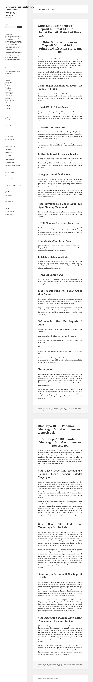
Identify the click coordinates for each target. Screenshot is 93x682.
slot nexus (8, 175)
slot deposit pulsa (52, 666)
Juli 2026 (7, 84)
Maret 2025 (8, 110)
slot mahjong (8, 143)
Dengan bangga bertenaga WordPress (48, 678)
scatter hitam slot (9, 211)
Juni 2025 (7, 105)
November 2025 (9, 97)
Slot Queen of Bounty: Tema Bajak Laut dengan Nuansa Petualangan (12, 47)
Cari (6, 25)
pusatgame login (9, 136)
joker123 (7, 192)
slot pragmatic (9, 201)
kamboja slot (8, 149)
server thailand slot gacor (75, 408)
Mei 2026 (7, 87)
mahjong (7, 188)
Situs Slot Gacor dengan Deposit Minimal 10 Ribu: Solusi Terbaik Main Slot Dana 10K (59, 30)
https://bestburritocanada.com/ (13, 185)
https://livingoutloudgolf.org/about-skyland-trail (54, 602)
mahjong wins (9, 182)
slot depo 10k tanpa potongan (13, 165)
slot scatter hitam (9, 172)
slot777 (7, 198)
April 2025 (8, 108)
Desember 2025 (9, 95)
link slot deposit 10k (72, 664)
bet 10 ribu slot (64, 408)
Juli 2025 (7, 103)
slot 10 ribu (44, 666)
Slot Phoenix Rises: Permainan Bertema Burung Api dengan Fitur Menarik (13, 37)
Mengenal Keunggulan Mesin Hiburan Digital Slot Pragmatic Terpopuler (13, 52)
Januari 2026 (8, 93)
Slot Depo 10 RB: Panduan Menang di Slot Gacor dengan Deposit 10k (59, 429)
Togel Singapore (9, 159)
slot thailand (8, 195)
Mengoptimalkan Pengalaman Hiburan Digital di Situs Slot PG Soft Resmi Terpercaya (13, 42)
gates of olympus (9, 179)
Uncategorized (9, 119)
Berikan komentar (70, 410)
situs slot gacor (42, 410)
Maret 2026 (8, 90)
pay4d (7, 208)
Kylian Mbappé (54, 408)
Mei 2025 (7, 107)
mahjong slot (8, 214)
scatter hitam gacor (10, 139)
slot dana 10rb (50, 410)
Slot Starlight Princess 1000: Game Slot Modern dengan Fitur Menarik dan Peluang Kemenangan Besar (12, 58)
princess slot (8, 152)
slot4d (7, 205)
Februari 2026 (9, 92)
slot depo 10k (77, 228)
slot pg (7, 169)
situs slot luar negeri (10, 146)
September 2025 (9, 100)
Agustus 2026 (8, 82)
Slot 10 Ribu (8, 156)
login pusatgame (9, 162)
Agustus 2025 (8, 102)
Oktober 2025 (8, 98)
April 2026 (8, 89)
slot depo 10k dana (59, 410)
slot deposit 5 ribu (10, 133)
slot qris (55, 532)
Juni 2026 (7, 85)
